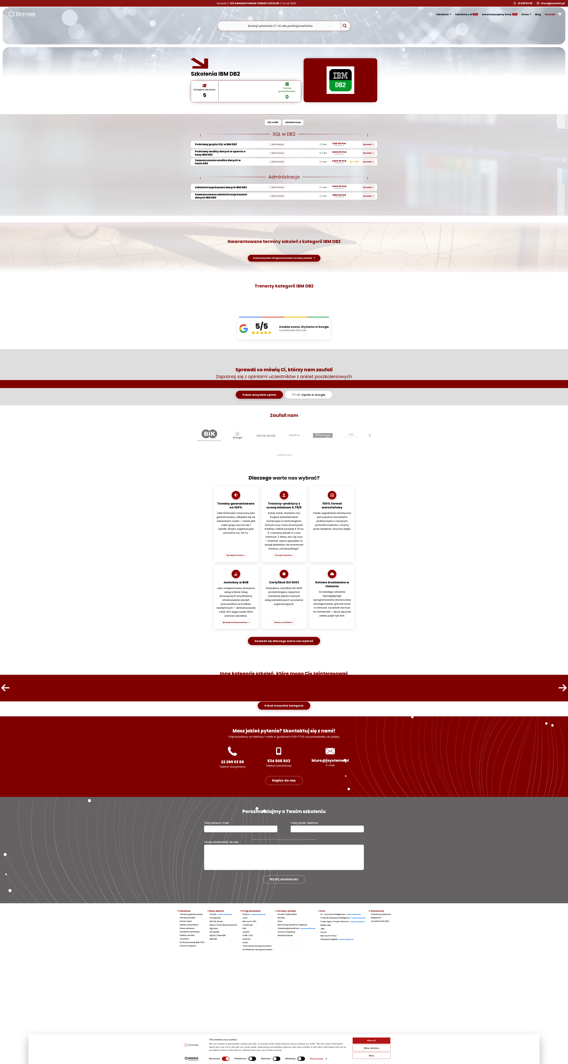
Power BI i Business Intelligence (343, 918)
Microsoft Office (329, 935)
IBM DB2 (213, 939)
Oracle (221, 914)
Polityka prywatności (381, 914)
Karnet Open (186, 921)
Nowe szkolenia (187, 928)
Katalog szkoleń (187, 917)
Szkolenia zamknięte (190, 931)
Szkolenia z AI (466, 14)
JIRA (323, 929)
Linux (280, 921)
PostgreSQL (215, 918)
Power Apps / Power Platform (343, 921)
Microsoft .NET (249, 921)
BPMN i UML (326, 925)
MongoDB (214, 932)
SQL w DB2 (272, 122)
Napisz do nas (284, 780)
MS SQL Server (216, 921)
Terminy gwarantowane (191, 914)
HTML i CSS (248, 935)
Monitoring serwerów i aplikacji (292, 925)
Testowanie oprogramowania (257, 946)
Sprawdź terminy (234, 555)
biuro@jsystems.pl (330, 760)
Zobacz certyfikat (283, 622)
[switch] (252, 1059)
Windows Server (285, 935)
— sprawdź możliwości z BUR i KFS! (256, 3)
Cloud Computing (286, 932)
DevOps (281, 917)
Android (246, 939)
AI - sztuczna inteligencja (341, 914)
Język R (246, 932)
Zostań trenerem (188, 946)
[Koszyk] (559, 14)
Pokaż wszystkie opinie (259, 395)
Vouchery (184, 939)
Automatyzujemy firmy (499, 14)
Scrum (324, 932)
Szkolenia (442, 14)
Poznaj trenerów (283, 555)
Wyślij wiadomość (284, 879)
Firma (525, 14)
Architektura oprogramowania (257, 949)
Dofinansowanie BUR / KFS (192, 942)
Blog (538, 14)
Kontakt (550, 14)
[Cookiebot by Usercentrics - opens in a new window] (191, 1059)
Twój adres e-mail (216, 823)
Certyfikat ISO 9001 (380, 921)
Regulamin (376, 917)
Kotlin (245, 942)
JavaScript (248, 925)
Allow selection (371, 1048)
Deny (371, 1055)
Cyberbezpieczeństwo (296, 928)
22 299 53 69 (232, 762)
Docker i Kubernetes (287, 914)
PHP (244, 928)
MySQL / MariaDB (218, 935)
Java (245, 918)
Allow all (371, 1040)
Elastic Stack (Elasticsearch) (223, 925)
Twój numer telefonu (304, 823)
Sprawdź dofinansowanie (234, 622)
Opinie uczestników (189, 925)
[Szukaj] (431, 14)
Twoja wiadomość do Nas (221, 842)
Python (254, 914)
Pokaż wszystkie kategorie (283, 705)
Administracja (293, 122)
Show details (316, 1059)
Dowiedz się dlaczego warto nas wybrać (284, 641)
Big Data (214, 928)
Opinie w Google (313, 395)
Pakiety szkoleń (187, 935)
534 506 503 (278, 761)
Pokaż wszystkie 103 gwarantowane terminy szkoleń (282, 258)
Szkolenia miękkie (337, 939)
